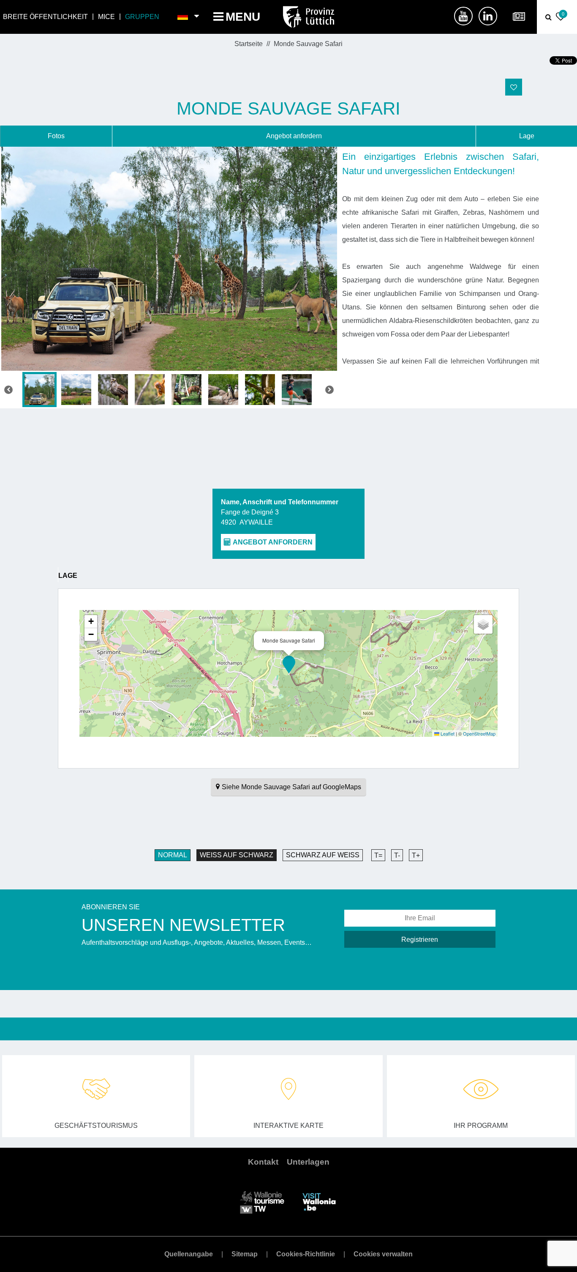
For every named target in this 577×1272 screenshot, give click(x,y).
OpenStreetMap (479, 733)
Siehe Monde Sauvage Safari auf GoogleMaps (291, 787)
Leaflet (447, 733)
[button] (289, 664)
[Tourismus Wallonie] (262, 1201)
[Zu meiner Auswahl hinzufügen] (513, 87)
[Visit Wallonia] (319, 1201)
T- (397, 855)
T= (378, 855)
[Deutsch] (183, 16)
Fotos (56, 136)
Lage (526, 136)
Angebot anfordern (294, 136)
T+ (416, 855)
